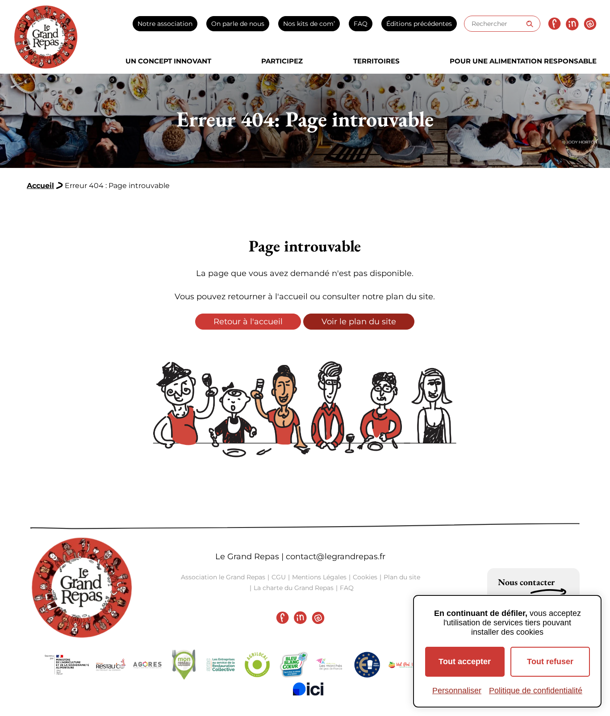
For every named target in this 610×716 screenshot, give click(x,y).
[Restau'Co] (111, 664)
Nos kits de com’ (309, 24)
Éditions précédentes (419, 24)
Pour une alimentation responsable (523, 61)
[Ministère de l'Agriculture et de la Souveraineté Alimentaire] (67, 665)
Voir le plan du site (359, 322)
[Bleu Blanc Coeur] (294, 664)
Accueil (40, 185)
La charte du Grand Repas (294, 588)
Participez (282, 61)
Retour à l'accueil (248, 322)
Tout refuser (550, 661)
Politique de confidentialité (535, 690)
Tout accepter (465, 661)
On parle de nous (237, 24)
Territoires (376, 61)
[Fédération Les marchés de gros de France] (330, 664)
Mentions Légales (319, 577)
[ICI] (308, 689)
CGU (279, 577)
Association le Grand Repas (223, 577)
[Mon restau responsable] (184, 664)
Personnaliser (456, 690)
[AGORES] (147, 664)
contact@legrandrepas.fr (335, 556)
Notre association (165, 24)
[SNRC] (220, 664)
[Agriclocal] (257, 664)
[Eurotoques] (367, 664)
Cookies (365, 577)
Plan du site (402, 577)
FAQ (361, 24)
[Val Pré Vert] (404, 665)
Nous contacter (526, 582)
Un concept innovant (168, 61)
